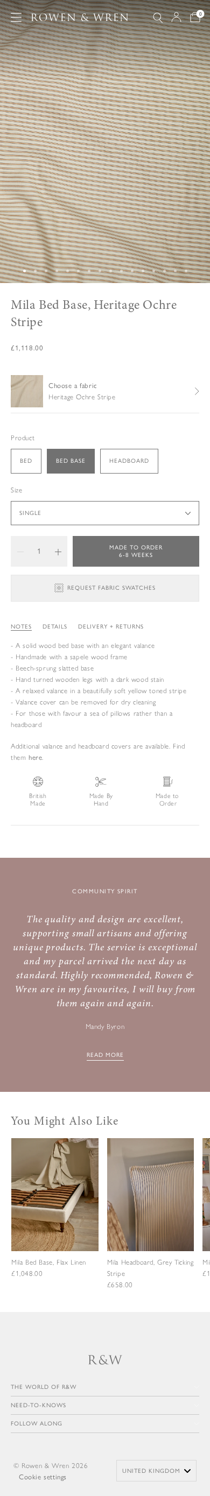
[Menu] (16, 17)
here (35, 757)
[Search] (158, 17)
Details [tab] (55, 626)
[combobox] (156, 1470)
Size (16, 490)
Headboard (129, 460)
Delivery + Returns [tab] (111, 626)
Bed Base (71, 460)
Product (22, 438)
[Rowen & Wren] (79, 17)
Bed (26, 460)
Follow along (36, 1423)
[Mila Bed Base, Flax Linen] (55, 1215)
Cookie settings (43, 1477)
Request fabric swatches (111, 587)
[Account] (176, 17)
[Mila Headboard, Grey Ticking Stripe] (150, 1222)
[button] (20, 551)
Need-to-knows (38, 1405)
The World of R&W (43, 1387)
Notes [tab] (21, 626)
